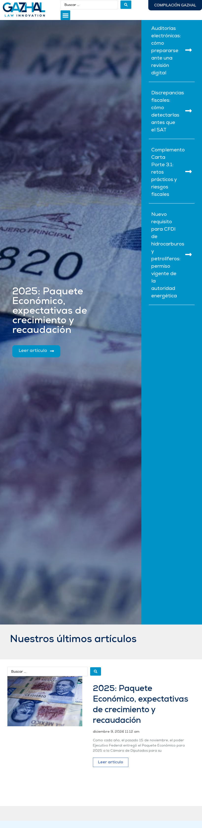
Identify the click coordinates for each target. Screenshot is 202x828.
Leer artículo (110, 762)
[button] (65, 15)
